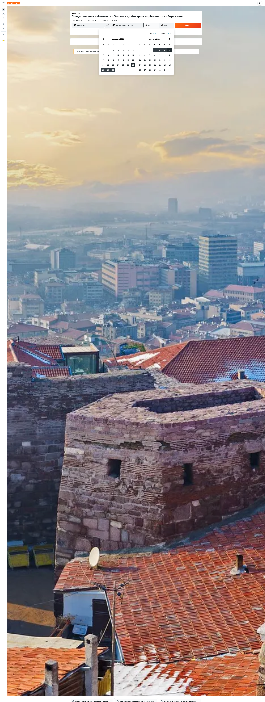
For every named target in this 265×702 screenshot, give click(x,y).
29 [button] (108, 70)
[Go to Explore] (3, 24)
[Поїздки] (3, 34)
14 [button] (103, 60)
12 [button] (128, 55)
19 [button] (128, 60)
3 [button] (118, 50)
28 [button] (103, 70)
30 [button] (113, 70)
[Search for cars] (3, 18)
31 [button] (165, 70)
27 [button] (133, 65)
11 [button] (123, 55)
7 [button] (103, 55)
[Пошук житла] (3, 14)
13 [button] (133, 55)
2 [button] (113, 50)
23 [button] (113, 65)
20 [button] (133, 60)
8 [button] (108, 55)
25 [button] (123, 65)
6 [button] (133, 50)
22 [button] (108, 65)
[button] (3, 3)
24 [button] (118, 65)
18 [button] (123, 60)
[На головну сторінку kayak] (13, 3)
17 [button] (118, 60)
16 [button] (113, 60)
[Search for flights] (3, 9)
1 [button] (154, 50)
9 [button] (113, 55)
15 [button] (108, 60)
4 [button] (123, 50)
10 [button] (118, 55)
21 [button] (103, 65)
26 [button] (128, 65)
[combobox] (77, 20)
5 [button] (128, 50)
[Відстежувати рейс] (3, 28)
